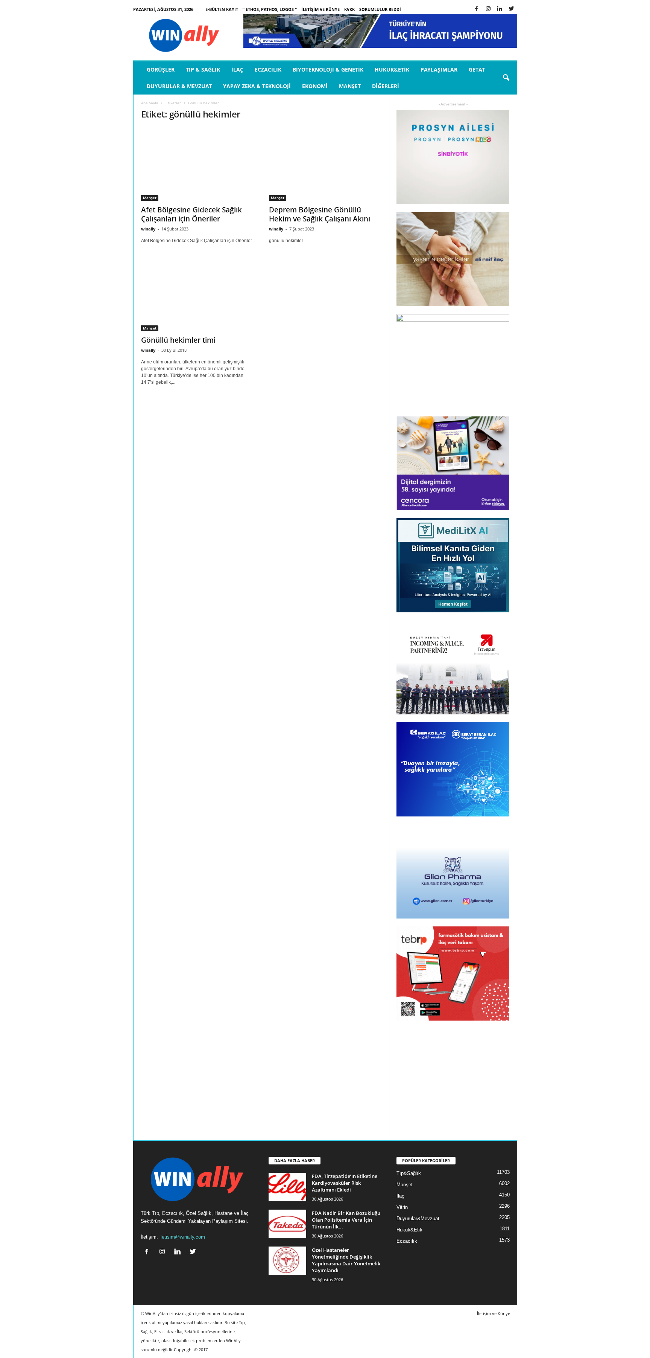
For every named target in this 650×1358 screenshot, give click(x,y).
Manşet (350, 86)
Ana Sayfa (149, 102)
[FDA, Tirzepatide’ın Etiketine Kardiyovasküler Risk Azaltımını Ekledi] (287, 1187)
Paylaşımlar (439, 69)
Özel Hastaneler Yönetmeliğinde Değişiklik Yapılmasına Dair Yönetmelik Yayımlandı (346, 1260)
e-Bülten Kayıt (221, 9)
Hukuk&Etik (392, 69)
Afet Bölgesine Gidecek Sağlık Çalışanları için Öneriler (191, 214)
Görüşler (161, 69)
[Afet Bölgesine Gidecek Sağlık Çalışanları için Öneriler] (197, 164)
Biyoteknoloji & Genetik (328, 69)
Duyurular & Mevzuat (179, 86)
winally (148, 229)
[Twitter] (511, 9)
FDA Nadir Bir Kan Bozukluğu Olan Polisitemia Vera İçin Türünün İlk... (346, 1220)
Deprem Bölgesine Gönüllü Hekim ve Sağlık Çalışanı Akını (319, 214)
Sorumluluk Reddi (380, 9)
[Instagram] (488, 9)
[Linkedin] (499, 9)
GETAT (477, 69)
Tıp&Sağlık (408, 1173)
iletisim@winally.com (182, 1237)
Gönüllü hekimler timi (178, 340)
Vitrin (402, 1207)
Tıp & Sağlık (203, 69)
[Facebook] (476, 9)
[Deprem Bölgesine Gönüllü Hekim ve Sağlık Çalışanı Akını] (325, 164)
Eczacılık (268, 69)
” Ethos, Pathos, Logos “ (270, 9)
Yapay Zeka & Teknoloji (257, 86)
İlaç (237, 69)
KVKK (349, 9)
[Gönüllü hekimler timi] (197, 294)
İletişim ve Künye (320, 9)
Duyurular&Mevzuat (417, 1218)
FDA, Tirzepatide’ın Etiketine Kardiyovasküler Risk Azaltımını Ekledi (344, 1183)
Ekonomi (315, 86)
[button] (506, 78)
